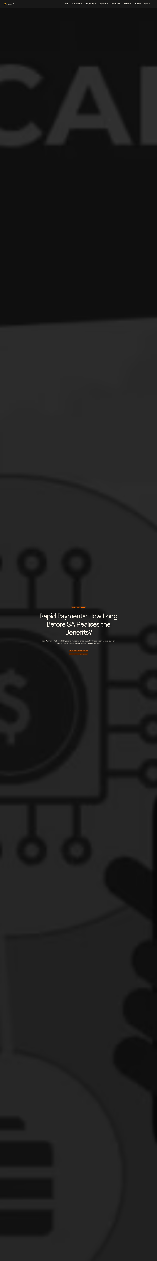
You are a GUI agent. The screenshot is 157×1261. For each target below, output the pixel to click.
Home (66, 4)
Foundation (116, 4)
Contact (147, 4)
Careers (138, 4)
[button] (77, 4)
